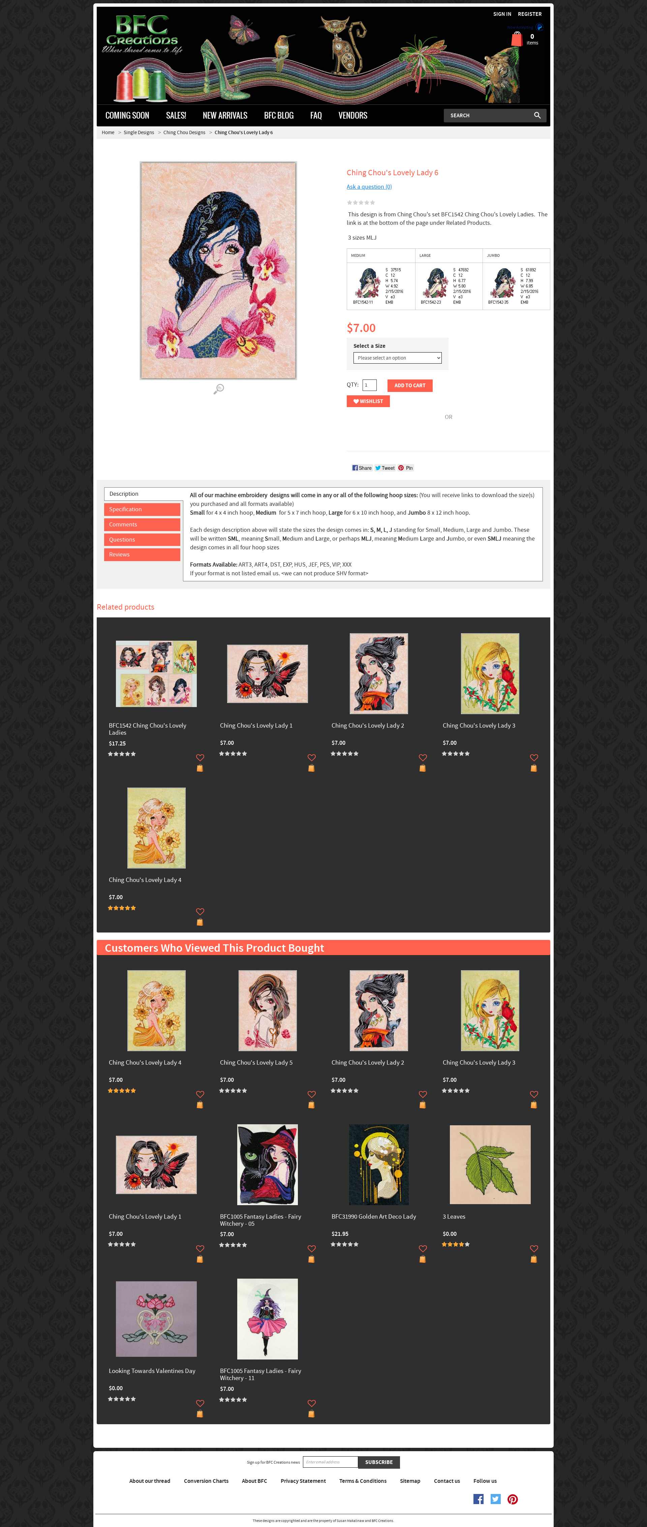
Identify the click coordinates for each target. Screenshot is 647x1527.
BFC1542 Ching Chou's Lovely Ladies (147, 730)
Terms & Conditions (363, 1481)
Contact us (447, 1481)
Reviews (119, 554)
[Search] (537, 115)
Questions (122, 540)
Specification (125, 509)
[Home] (153, 35)
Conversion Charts (206, 1481)
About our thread (150, 1481)
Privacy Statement (303, 1481)
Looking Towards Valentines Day (152, 1371)
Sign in (502, 14)
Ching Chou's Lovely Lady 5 (256, 1063)
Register (530, 14)
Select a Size (369, 346)
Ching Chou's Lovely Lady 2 (368, 726)
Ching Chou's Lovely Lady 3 (479, 726)
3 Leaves (454, 1217)
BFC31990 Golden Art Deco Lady (374, 1217)
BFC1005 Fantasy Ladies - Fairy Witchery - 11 (260, 1375)
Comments (123, 524)
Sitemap (410, 1481)
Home (108, 132)
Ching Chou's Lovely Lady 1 (256, 726)
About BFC (254, 1481)
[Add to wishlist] (200, 758)
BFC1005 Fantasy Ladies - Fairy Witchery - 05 (260, 1221)
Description (124, 494)
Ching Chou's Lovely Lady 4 (145, 880)
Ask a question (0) (369, 187)
